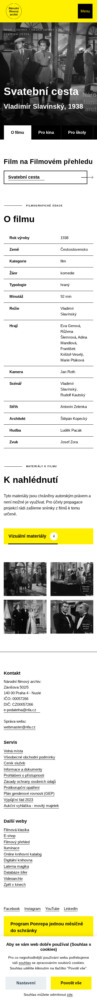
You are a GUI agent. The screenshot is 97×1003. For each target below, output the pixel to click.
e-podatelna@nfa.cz (20, 710)
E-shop (9, 836)
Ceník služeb (14, 763)
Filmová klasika (16, 830)
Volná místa (13, 751)
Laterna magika (16, 866)
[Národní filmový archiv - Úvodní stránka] (14, 11)
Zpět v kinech (15, 884)
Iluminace (11, 848)
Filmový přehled (17, 842)
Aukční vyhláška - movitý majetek (31, 805)
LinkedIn (71, 908)
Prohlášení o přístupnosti (24, 775)
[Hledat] (68, 11)
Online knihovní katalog (23, 854)
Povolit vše (71, 983)
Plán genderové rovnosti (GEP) (29, 793)
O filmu (17, 132)
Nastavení (25, 983)
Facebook (12, 908)
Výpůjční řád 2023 (18, 800)
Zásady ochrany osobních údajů (30, 781)
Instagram (32, 908)
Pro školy (77, 132)
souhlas (25, 963)
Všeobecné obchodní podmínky (29, 757)
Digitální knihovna (18, 860)
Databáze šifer (15, 872)
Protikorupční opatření (22, 787)
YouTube (52, 908)
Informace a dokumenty (23, 769)
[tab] (33, 536)
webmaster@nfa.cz (20, 727)
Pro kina (46, 132)
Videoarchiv (13, 878)
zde (70, 995)
